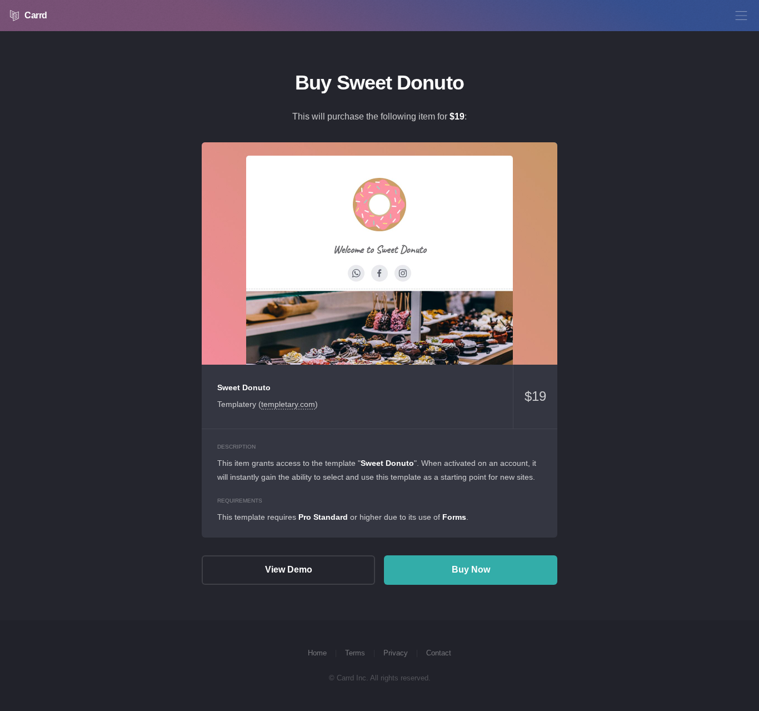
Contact (438, 653)
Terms (355, 653)
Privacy (395, 653)
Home (317, 653)
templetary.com (288, 404)
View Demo (379, 253)
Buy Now (471, 569)
